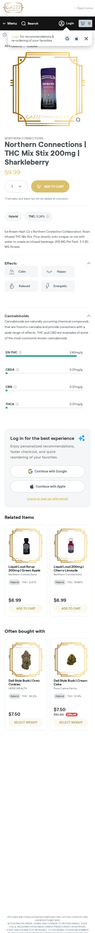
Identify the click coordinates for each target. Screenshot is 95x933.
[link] (13, 216)
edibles (32, 46)
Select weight (26, 722)
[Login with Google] (67, 38)
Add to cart (26, 608)
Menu (12, 23)
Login (70, 23)
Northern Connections (24, 138)
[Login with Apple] (76, 38)
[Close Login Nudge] (86, 38)
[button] (50, 38)
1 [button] (12, 186)
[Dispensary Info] (4, 35)
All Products (13, 46)
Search (33, 23)
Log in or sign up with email (47, 498)
